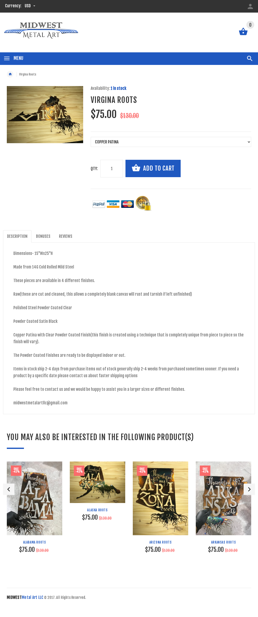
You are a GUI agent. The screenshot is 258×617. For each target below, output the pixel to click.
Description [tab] (17, 236)
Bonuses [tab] (43, 236)
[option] (34, 515)
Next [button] (249, 489)
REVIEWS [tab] (65, 236)
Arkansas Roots (223, 542)
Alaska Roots (97, 510)
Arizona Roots (160, 542)
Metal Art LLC (25, 597)
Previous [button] (8, 489)
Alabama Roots (34, 542)
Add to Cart (158, 168)
